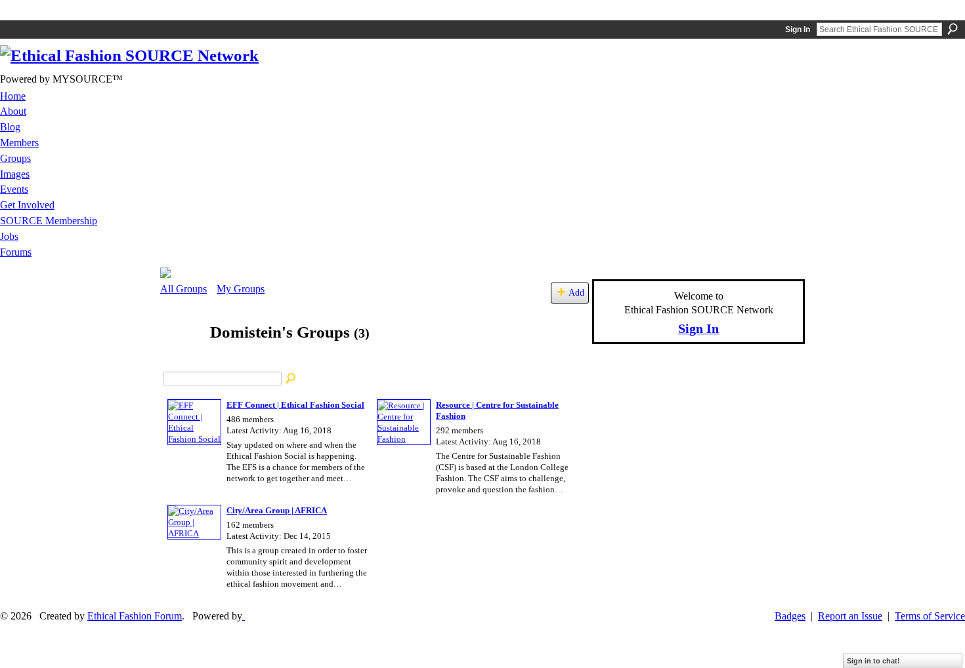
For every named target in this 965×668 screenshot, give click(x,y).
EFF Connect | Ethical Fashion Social (295, 405)
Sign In (797, 29)
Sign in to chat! (873, 661)
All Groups (183, 288)
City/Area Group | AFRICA (276, 510)
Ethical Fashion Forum (134, 615)
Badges (790, 615)
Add (576, 292)
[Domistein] (181, 357)
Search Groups (291, 379)
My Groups (241, 288)
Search (952, 29)
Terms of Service (930, 615)
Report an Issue (850, 615)
